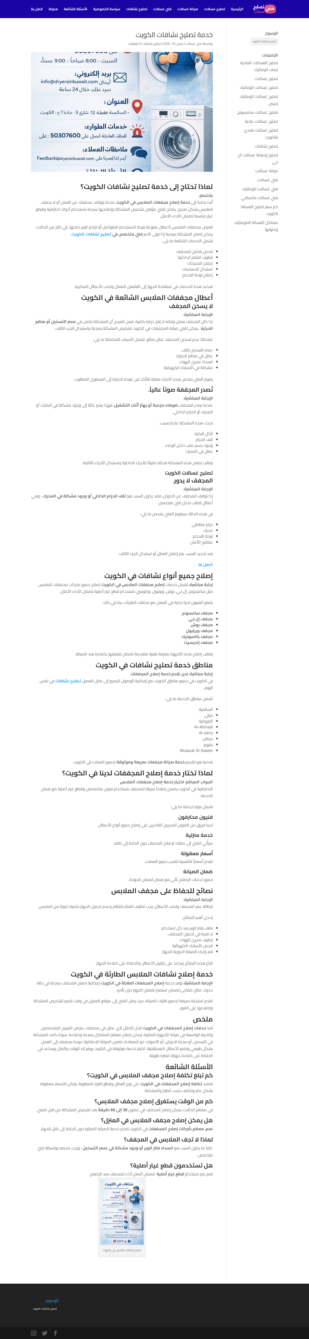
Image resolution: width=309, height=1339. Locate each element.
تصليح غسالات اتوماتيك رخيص (259, 100)
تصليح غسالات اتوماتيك (259, 87)
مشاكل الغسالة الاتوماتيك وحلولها (256, 226)
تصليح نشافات (136, 9)
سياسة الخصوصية (106, 9)
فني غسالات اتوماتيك (260, 189)
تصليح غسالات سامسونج (257, 112)
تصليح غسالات (214, 9)
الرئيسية (237, 9)
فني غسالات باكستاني (259, 197)
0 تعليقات (134, 44)
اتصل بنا (37, 9)
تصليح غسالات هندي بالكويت (261, 133)
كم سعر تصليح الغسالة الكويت (259, 210)
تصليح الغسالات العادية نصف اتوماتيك (259, 66)
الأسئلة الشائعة (75, 9)
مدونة (53, 9)
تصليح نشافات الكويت (91, 234)
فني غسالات (162, 9)
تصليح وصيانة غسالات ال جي (258, 158)
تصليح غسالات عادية (261, 121)
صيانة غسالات (187, 9)
